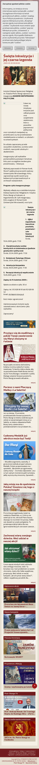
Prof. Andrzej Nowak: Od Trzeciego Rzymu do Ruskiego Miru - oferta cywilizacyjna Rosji (19, 713)
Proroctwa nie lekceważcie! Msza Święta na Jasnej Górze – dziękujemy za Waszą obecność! (18, 606)
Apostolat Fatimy (31, 763)
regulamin (11, 755)
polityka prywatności (22, 755)
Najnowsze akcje (11, 586)
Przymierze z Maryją (13, 663)
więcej (33, 383)
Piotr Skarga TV (11, 693)
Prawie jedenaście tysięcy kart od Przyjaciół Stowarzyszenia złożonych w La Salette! (18, 632)
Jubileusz (11, 753)
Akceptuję (31, 48)
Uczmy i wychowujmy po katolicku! (19, 687)
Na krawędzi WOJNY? (13, 657)
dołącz (22, 751)
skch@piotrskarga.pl (16, 294)
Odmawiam (7, 48)
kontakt (33, 755)
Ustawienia (19, 48)
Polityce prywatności (15, 18)
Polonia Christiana (12, 638)
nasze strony (30, 751)
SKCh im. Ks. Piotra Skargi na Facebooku (17, 738)
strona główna (14, 751)
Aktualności (32, 761)
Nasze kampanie (11, 612)
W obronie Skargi (21, 753)
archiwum (31, 753)
